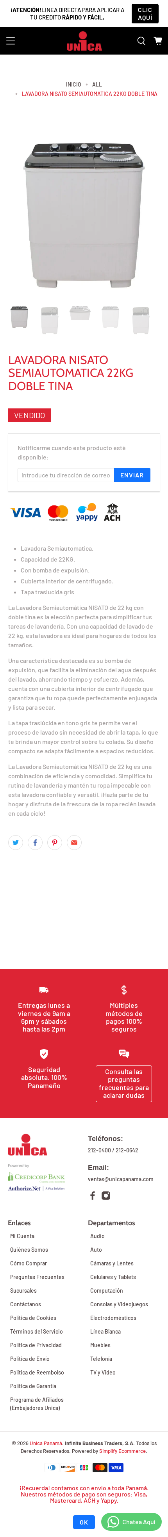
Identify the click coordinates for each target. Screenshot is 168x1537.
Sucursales (23, 1290)
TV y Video (103, 1372)
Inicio (73, 84)
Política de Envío (30, 1358)
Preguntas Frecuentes (37, 1277)
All (97, 84)
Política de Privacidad (36, 1345)
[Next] (147, 214)
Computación (106, 1290)
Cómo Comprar (28, 1263)
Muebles (100, 1345)
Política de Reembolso (37, 1372)
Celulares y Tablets (113, 1277)
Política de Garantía (33, 1386)
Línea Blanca (105, 1331)
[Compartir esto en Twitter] (15, 842)
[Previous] (20, 214)
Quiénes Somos (29, 1249)
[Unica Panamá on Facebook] (92, 1196)
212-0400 (99, 1150)
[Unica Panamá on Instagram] (106, 1196)
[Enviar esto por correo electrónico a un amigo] (74, 842)
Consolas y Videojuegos (119, 1304)
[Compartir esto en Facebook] (35, 842)
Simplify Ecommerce (122, 1451)
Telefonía (101, 1358)
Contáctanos (25, 1304)
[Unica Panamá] (84, 41)
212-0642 (127, 1150)
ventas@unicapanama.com (121, 1179)
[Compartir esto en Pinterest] (54, 842)
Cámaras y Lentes (112, 1263)
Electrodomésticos (113, 1317)
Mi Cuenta (22, 1236)
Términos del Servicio (36, 1331)
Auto (96, 1249)
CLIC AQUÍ (145, 13)
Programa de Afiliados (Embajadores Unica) (37, 1403)
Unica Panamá (46, 1443)
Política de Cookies (33, 1317)
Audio (97, 1236)
